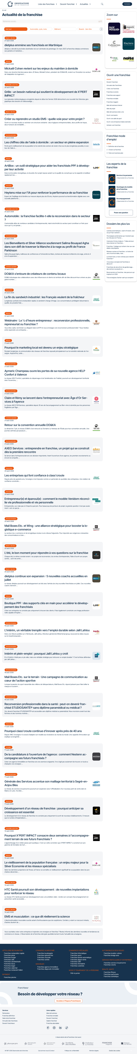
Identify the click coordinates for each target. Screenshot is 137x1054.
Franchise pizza (9, 955)
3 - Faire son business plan (115, 153)
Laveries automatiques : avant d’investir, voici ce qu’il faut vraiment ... (121, 231)
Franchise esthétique (111, 976)
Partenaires (6, 1013)
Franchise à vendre (112, 92)
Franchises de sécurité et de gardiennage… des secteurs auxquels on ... (120, 268)
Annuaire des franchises (114, 85)
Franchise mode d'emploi (116, 137)
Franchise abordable (52, 1023)
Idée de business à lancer (114, 105)
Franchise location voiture (113, 953)
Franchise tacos (9, 964)
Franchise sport (76, 955)
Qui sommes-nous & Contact (46, 1050)
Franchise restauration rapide (14, 953)
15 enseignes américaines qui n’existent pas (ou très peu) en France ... (120, 237)
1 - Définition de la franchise (115, 146)
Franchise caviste (43, 960)
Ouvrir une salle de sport (114, 118)
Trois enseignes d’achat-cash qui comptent (120, 277)
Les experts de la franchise (116, 165)
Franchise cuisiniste (77, 966)
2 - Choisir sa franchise (114, 150)
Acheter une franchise (113, 125)
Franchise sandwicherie (12, 962)
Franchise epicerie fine (45, 955)
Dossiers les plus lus (118, 223)
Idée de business (51, 1013)
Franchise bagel (9, 966)
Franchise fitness (110, 972)
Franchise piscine (10, 977)
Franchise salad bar (10, 968)
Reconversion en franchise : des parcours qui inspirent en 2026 (120, 273)
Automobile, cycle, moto (38, 29)
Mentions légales (94, 1050)
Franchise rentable (112, 98)
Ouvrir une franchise (118, 75)
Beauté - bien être (85, 29)
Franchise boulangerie (45, 953)
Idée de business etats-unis (115, 112)
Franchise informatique (78, 953)
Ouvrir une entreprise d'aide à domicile (119, 122)
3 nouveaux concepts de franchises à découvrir (118, 263)
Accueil (4, 10)
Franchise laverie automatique (81, 957)
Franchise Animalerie (78, 964)
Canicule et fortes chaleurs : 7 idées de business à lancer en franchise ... (120, 242)
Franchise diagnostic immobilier (48, 969)
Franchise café (9, 960)
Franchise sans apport (113, 95)
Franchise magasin (112, 102)
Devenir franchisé (112, 82)
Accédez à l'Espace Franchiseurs (68, 1001)
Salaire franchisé (51, 1021)
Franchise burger (10, 957)
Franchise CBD (76, 962)
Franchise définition (8, 1015)
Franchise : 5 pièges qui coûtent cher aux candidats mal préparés (121, 247)
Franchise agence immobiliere (47, 967)
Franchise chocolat (43, 957)
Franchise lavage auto (111, 955)
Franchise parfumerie (111, 974)
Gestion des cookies (114, 1050)
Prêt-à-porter (75, 973)
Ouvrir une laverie (112, 115)
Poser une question (121, 213)
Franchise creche (110, 965)
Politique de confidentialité (72, 1050)
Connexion (127, 4)
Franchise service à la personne (115, 963)
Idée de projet (111, 108)
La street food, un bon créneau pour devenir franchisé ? (120, 257)
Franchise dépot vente (78, 960)
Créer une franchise (113, 88)
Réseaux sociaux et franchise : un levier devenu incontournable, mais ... (120, 252)
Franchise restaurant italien (13, 970)
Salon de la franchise (8, 1018)
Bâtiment (57, 29)
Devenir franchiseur (8, 1023)
